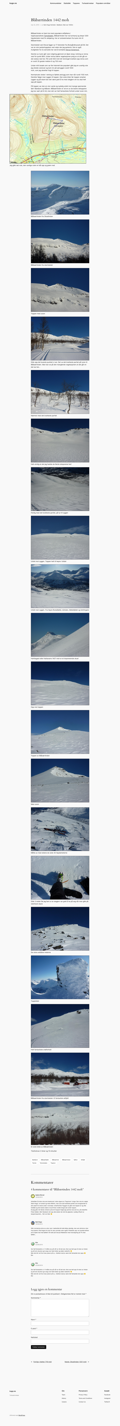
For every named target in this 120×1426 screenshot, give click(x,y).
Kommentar (36, 1298)
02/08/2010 (39, 1244)
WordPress (21, 1415)
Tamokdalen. (49, 36)
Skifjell (83, 1160)
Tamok (34, 1163)
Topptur (53, 1163)
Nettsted (34, 1337)
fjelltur (76, 1160)
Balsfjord (59, 25)
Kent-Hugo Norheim (50, 25)
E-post (34, 1328)
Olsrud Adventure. (72, 50)
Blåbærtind (55, 1160)
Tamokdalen (43, 1163)
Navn (33, 1320)
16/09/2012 (39, 1197)
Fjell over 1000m (68, 25)
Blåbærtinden (66, 1160)
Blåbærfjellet (45, 1160)
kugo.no (13, 3)
